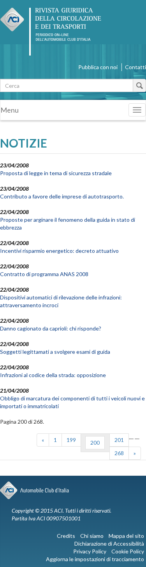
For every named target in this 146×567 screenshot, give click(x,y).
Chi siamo (92, 535)
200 (95, 442)
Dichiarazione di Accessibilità (109, 543)
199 (71, 440)
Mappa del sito (126, 535)
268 (119, 453)
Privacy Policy (89, 551)
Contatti (135, 67)
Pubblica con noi (98, 67)
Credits (66, 535)
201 (119, 440)
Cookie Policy (127, 551)
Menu (9, 110)
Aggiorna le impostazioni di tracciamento (95, 559)
